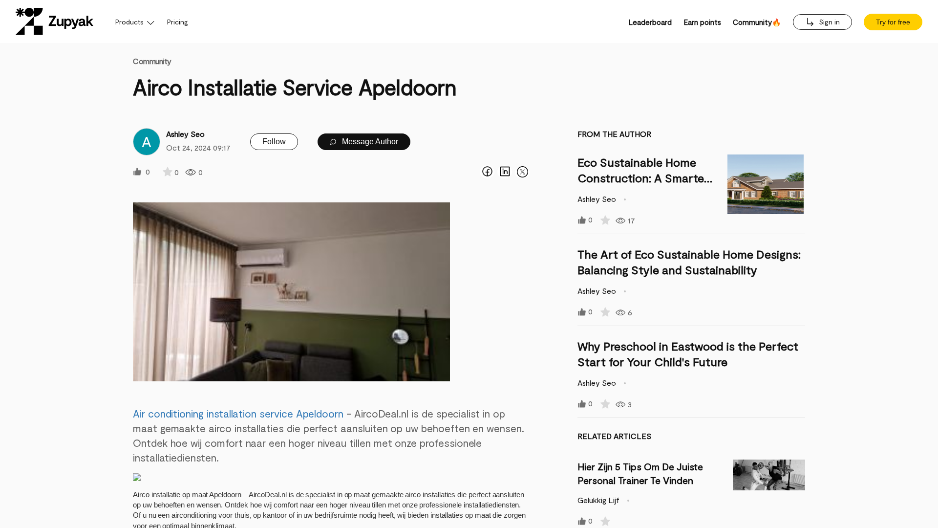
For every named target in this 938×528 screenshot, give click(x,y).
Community (152, 61)
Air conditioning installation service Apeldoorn (238, 413)
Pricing (177, 22)
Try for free (893, 22)
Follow (274, 141)
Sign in (828, 22)
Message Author (369, 141)
